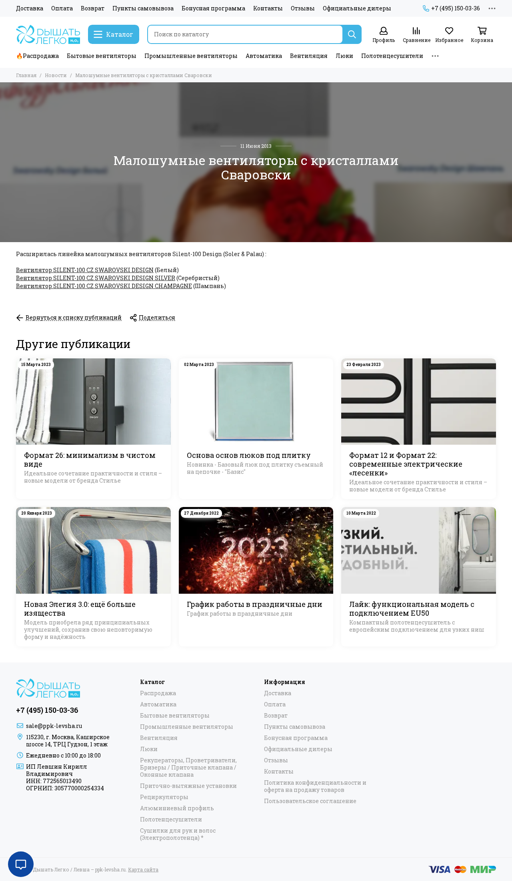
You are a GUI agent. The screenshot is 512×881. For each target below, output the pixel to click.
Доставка (29, 8)
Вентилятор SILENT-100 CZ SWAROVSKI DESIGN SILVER (95, 278)
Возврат (92, 8)
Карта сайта (143, 869)
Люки (344, 56)
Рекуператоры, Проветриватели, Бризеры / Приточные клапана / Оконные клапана (188, 767)
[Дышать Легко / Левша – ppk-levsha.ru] (48, 34)
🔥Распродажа (37, 56)
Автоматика (264, 56)
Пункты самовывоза (143, 8)
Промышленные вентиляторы (191, 56)
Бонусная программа (213, 8)
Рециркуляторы (164, 797)
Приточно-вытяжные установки (188, 786)
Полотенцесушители (392, 56)
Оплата (62, 8)
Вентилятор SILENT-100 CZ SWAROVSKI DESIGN (85, 270)
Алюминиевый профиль (177, 808)
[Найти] (352, 34)
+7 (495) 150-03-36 (455, 8)
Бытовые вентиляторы (101, 56)
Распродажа (158, 693)
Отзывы (303, 8)
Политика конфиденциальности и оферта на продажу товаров (315, 786)
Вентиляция (309, 56)
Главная (26, 75)
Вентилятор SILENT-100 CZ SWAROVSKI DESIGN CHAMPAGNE (104, 286)
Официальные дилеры (357, 8)
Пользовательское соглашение (310, 801)
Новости (56, 75)
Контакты (268, 8)
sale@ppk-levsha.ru (54, 726)
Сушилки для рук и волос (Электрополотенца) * (178, 834)
